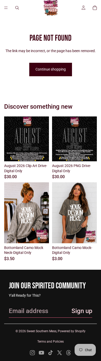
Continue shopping (50, 69)
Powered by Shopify (71, 331)
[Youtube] (41, 353)
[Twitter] (59, 353)
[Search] (17, 7)
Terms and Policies (50, 341)
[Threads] (69, 353)
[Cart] (94, 7)
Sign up (81, 311)
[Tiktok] (50, 353)
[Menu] (6, 8)
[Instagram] (32, 353)
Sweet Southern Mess (41, 331)
